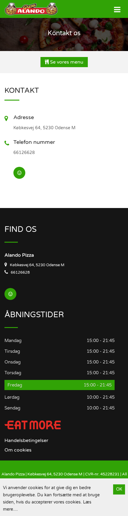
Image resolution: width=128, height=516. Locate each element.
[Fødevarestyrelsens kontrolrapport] (19, 173)
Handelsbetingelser (26, 440)
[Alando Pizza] (26, 9)
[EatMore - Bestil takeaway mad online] (32, 424)
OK (119, 489)
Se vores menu (66, 62)
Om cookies (18, 450)
